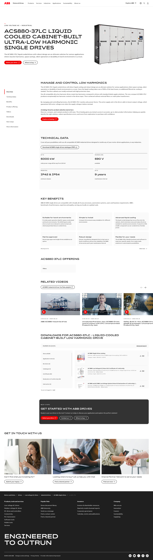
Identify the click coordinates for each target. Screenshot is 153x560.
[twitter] (138, 555)
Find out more (108, 482)
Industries (47, 3)
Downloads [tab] (10, 117)
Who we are (117, 505)
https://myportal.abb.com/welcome (148, 3)
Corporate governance (84, 511)
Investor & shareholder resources (88, 505)
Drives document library (49, 505)
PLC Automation (9, 517)
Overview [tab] (9, 92)
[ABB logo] (7, 3)
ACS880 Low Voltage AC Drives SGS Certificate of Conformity (106, 368)
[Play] (44, 312)
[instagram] (147, 555)
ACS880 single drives (60, 495)
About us (77, 3)
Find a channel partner (62, 482)
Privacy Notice (35, 556)
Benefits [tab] (9, 102)
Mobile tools (8, 522)
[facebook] (143, 555)
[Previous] (141, 287)
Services (39, 3)
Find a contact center (48, 514)
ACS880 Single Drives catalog (96, 353)
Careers (116, 511)
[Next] (145, 287)
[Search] (144, 3)
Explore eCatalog (48, 119)
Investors (80, 501)
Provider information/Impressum (51, 556)
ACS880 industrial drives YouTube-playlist (57, 287)
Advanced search (142, 346)
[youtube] (134, 555)
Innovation (117, 508)
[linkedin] (130, 555)
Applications (57, 3)
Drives (20, 495)
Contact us (65, 418)
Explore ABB (130, 3)
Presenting (44, 170)
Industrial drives (46, 495)
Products (31, 3)
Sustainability (67, 3)
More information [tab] (12, 127)
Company (117, 501)
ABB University (45, 508)
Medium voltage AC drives (13, 508)
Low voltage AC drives (31, 495)
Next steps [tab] (10, 122)
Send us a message (47, 511)
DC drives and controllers (12, 511)
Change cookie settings (22, 556)
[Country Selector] (141, 3)
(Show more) (99, 372)
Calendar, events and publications (88, 514)
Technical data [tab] (11, 97)
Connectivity (8, 514)
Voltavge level (99, 154)
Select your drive (11, 62)
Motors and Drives (9, 495)
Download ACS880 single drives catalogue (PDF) (59, 147)
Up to (42, 154)
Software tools (9, 520)
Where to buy (29, 62)
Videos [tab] (8, 112)
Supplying (117, 517)
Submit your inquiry (12, 482)
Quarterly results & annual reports (88, 508)
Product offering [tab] (12, 107)
